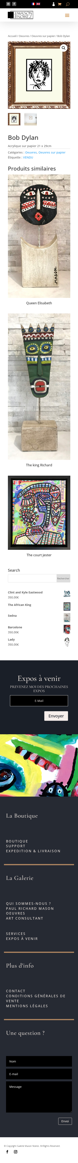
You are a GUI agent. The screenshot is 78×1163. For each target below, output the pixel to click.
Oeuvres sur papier (43, 36)
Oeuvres (24, 36)
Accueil (12, 36)
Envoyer (56, 716)
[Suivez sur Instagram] (8, 4)
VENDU (28, 157)
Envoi (65, 1121)
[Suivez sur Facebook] (14, 4)
